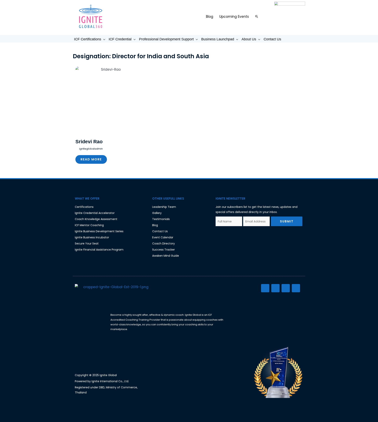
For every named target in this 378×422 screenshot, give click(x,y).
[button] (256, 16)
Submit (287, 221)
